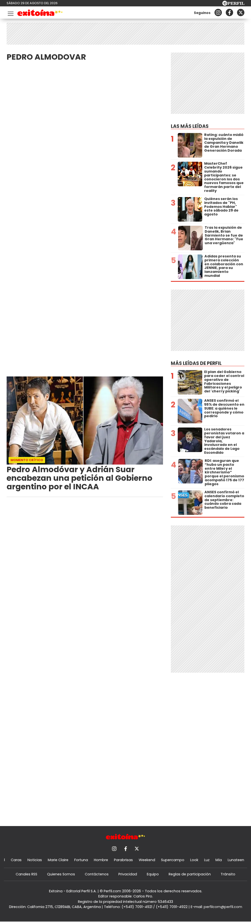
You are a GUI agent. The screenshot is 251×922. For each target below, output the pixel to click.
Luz (207, 859)
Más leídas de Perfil (196, 363)
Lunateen (236, 859)
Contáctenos (97, 874)
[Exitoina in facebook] (229, 12)
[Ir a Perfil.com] (233, 4)
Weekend (147, 859)
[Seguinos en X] (240, 12)
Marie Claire (58, 859)
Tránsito (228, 874)
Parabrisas (123, 859)
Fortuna (81, 859)
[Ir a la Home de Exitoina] (40, 14)
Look (194, 859)
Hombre (101, 859)
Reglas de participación (190, 874)
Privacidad (127, 874)
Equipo (153, 874)
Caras (16, 859)
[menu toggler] (10, 13)
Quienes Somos (61, 874)
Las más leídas (190, 126)
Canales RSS (26, 874)
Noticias (34, 859)
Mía (218, 859)
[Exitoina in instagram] (218, 12)
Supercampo (172, 859)
